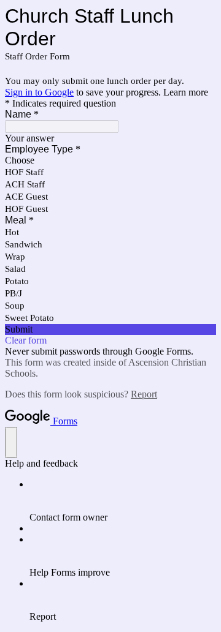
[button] (110, 329)
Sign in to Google (39, 92)
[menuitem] (122, 501)
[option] (110, 160)
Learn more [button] (185, 92)
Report (144, 394)
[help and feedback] (11, 442)
